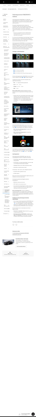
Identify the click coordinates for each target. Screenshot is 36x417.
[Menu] (4, 2)
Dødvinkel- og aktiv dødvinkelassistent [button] (7, 160)
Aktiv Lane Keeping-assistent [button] (5, 165)
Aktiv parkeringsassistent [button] (7, 206)
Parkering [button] (4, 43)
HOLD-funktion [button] (6, 127)
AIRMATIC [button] (5, 168)
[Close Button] (20, 414)
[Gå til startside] (18, 2)
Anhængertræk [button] (5, 213)
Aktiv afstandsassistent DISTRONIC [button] (6, 137)
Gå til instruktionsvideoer (21, 246)
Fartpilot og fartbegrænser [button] (6, 133)
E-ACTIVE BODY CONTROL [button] (6, 172)
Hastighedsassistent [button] (7, 152)
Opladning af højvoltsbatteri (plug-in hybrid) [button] (5, 40)
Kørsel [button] (4, 29)
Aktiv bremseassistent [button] (6, 149)
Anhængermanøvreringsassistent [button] (7, 211)
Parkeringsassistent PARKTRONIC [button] (7, 187)
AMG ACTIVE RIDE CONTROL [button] (6, 178)
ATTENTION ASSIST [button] (6, 130)
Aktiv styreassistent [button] (6, 146)
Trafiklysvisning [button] (6, 157)
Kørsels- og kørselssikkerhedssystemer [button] (6, 47)
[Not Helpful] (16, 225)
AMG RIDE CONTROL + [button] (6, 175)
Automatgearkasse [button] (6, 34)
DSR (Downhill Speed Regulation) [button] (6, 141)
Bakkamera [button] (5, 181)
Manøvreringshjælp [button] (7, 208)
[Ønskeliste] (26, 2)
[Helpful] (13, 225)
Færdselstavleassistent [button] (7, 154)
